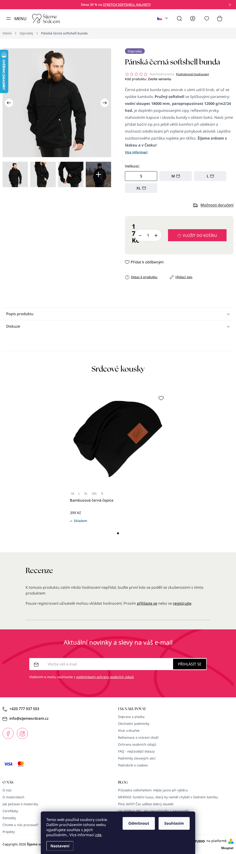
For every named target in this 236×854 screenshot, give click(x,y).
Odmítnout (138, 823)
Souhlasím (174, 823)
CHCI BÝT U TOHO (72, 460)
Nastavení (59, 845)
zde (98, 834)
